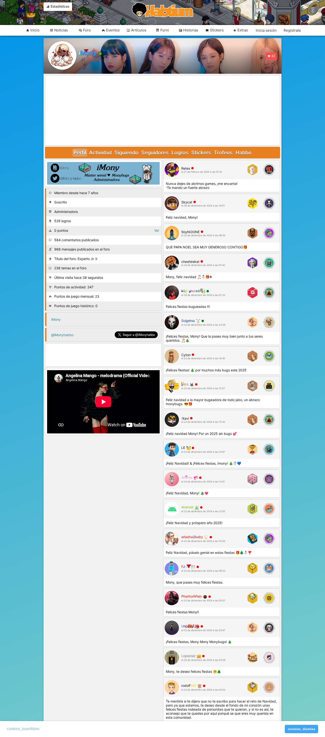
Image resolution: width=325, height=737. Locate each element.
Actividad (100, 153)
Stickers (201, 153)
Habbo (243, 153)
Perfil (80, 153)
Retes (185, 168)
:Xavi (185, 418)
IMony (56, 319)
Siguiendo (126, 153)
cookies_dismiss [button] (301, 729)
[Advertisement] (162, 110)
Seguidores (155, 153)
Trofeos (223, 153)
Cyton (186, 355)
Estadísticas (59, 6)
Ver (156, 230)
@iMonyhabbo (62, 335)
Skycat (186, 202)
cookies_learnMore (23, 729)
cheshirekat (190, 262)
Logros (180, 153)
